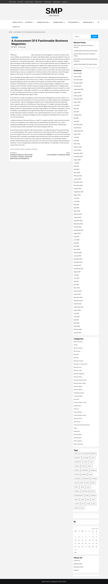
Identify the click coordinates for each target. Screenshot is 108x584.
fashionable (28, 149)
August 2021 (77, 134)
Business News (56, 1)
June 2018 (76, 240)
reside (87, 495)
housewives (78, 478)
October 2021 (77, 128)
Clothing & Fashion (79, 393)
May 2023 (76, 108)
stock (83, 503)
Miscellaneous (78, 434)
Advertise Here (78, 564)
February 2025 (78, 96)
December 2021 (78, 124)
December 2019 (78, 182)
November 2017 (78, 262)
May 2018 (76, 243)
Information (77, 422)
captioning (85, 457)
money (93, 483)
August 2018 (77, 233)
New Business (78, 438)
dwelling (77, 466)
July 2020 (76, 163)
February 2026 (78, 73)
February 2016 (78, 329)
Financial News (78, 412)
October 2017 (77, 265)
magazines (34, 149)
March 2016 (77, 326)
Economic (76, 399)
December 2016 (78, 297)
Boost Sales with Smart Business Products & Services (86, 60)
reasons (92, 491)
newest (77, 487)
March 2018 (77, 249)
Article (75, 345)
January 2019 (77, 217)
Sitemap (76, 570)
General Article (12, 1)
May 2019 (76, 204)
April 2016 (76, 323)
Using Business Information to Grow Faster (86, 51)
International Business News (82, 425)
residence (93, 495)
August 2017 (77, 272)
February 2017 (78, 291)
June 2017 (76, 278)
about (76, 453)
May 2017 (76, 281)
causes (92, 457)
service (77, 499)
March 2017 (77, 288)
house (90, 474)
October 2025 (77, 86)
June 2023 (76, 105)
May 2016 (76, 320)
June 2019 (76, 201)
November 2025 (78, 83)
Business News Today (80, 383)
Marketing (77, 431)
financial (77, 470)
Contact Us (64, 1)
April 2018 (76, 246)
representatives (79, 495)
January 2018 (77, 256)
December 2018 (78, 220)
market (82, 483)
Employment (77, 406)
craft (91, 462)
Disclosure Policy (78, 567)
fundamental (85, 470)
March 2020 (77, 172)
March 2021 (77, 144)
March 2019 (77, 211)
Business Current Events (80, 364)
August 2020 (77, 160)
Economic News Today (80, 402)
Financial (76, 409)
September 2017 (78, 268)
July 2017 (76, 275)
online (82, 487)
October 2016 (77, 304)
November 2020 (78, 156)
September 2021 (78, 131)
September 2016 (78, 307)
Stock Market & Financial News (58, 153)
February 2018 (78, 252)
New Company (78, 441)
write (82, 508)
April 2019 (76, 208)
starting (77, 503)
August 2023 (77, 102)
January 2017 (77, 294)
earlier (83, 466)
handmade (93, 470)
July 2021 (76, 137)
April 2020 (76, 169)
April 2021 (76, 140)
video (94, 503)
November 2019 (78, 185)
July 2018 (76, 236)
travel (88, 503)
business (22, 149)
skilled (82, 499)
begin (87, 453)
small (88, 499)
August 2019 (77, 195)
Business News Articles (80, 380)
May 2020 (76, 166)
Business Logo (78, 370)
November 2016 (78, 300)
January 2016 (77, 332)
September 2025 (78, 89)
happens (77, 474)
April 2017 (76, 284)
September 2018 (78, 230)
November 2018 (78, 224)
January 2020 (77, 179)
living (76, 483)
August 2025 (77, 92)
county (86, 462)
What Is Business (78, 444)
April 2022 (76, 121)
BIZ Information (47, 1)
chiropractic (78, 462)
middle (87, 483)
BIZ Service (20, 1)
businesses (77, 457)
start (93, 499)
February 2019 (78, 214)
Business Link (77, 367)
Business (14, 37)
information (86, 478)
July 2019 (76, 198)
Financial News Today (80, 415)
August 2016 (77, 310)
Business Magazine (79, 374)
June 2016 (76, 316)
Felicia (15, 47)
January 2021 (77, 150)
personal (77, 491)
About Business (78, 342)
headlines (83, 474)
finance (89, 466)
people (88, 487)
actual (82, 453)
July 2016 (76, 313)
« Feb (75, 552)
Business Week (78, 386)
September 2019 (78, 192)
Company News (78, 396)
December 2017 (78, 259)
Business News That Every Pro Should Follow (84, 55)
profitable (85, 491)
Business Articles (29, 1)
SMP (54, 10)
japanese (94, 478)
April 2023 (76, 112)
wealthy (77, 508)
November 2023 (78, 99)
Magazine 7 (56, 581)
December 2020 (78, 153)
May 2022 (76, 118)
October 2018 (77, 227)
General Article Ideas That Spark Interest (85, 64)
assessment (16, 149)
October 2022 (77, 115)
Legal (75, 428)
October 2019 (77, 188)
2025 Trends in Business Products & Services (84, 46)
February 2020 (78, 176)
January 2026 (77, 76)
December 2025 (78, 80)
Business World (38, 1)
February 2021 (78, 147)
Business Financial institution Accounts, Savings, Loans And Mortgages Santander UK (21, 155)
